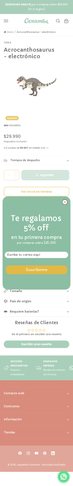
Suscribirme (36, 270)
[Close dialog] (64, 202)
